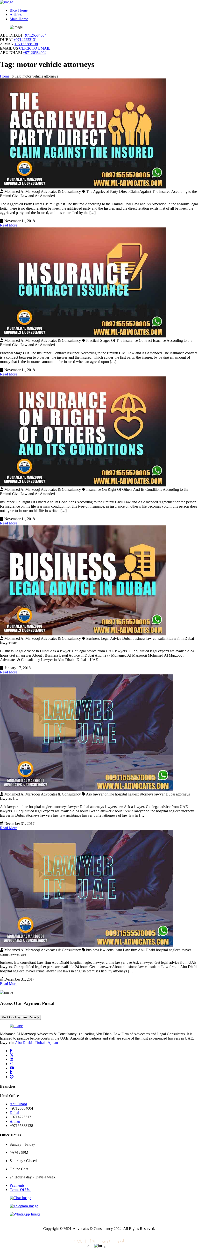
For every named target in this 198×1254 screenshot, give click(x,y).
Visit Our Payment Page (19, 1017)
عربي (106, 1241)
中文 (78, 1241)
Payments (17, 1185)
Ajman (53, 1043)
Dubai (40, 1043)
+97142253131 (25, 40)
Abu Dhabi (23, 1043)
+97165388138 (26, 44)
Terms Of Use (20, 1190)
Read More (8, 225)
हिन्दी (92, 1241)
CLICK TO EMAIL (34, 48)
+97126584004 (34, 35)
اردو (120, 1241)
